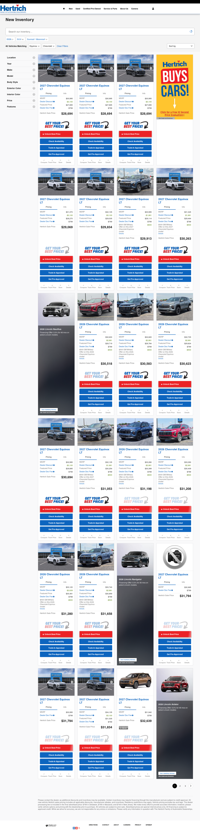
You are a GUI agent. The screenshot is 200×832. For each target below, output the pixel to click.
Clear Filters (62, 45)
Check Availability (56, 141)
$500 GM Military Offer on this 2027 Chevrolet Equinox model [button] (126, 229)
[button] (56, 134)
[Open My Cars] (152, 9)
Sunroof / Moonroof (37, 39)
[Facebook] (74, 828)
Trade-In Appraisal (56, 147)
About (116, 825)
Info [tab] (64, 93)
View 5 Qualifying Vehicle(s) (127, 660)
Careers (134, 8)
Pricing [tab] (49, 93)
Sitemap (149, 825)
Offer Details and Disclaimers (165, 118)
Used (78, 8)
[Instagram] (79, 828)
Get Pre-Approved (56, 154)
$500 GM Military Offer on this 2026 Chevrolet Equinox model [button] (87, 354)
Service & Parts (110, 8)
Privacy (138, 825)
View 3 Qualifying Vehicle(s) (167, 774)
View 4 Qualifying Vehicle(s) (49, 410)
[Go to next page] (191, 786)
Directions (93, 825)
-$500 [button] (149, 224)
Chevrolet (47, 45)
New (71, 8)
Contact (105, 825)
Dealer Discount (46, 101)
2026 (10, 39)
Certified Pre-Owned (92, 8)
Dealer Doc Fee (46, 107)
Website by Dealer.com (51, 825)
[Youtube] (76, 828)
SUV (20, 39)
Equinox (33, 45)
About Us (124, 8)
